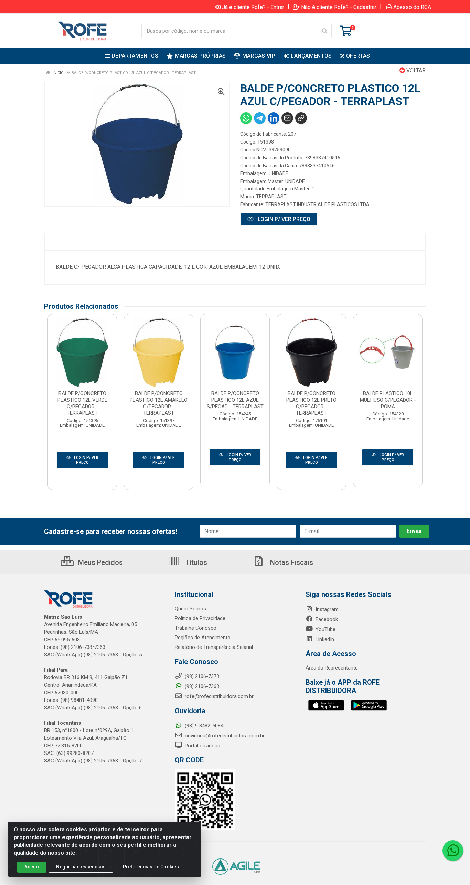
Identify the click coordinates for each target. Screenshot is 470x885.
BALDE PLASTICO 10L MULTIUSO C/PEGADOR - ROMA (388, 400)
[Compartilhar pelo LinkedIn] (273, 118)
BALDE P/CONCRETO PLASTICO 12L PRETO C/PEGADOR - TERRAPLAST (311, 403)
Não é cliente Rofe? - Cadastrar (338, 7)
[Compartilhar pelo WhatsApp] (246, 118)
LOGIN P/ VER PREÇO (283, 219)
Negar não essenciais (81, 867)
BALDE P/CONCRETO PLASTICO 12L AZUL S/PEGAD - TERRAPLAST (235, 400)
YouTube (324, 629)
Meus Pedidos (99, 562)
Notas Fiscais (290, 562)
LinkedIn (324, 639)
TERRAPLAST (271, 196)
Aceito (31, 867)
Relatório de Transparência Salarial (214, 647)
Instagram (326, 609)
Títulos (195, 562)
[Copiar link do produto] (301, 118)
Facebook (326, 619)
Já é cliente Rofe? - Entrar (253, 7)
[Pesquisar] (325, 31)
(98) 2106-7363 (201, 686)
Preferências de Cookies (151, 867)
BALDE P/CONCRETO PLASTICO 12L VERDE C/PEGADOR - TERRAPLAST (82, 403)
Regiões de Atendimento (203, 637)
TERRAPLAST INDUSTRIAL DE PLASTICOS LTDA (317, 204)
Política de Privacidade (200, 618)
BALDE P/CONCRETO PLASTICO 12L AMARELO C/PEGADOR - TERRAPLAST (159, 403)
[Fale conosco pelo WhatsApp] (452, 850)
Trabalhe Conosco (195, 628)
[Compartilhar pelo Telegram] (260, 118)
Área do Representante (332, 668)
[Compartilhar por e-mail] (287, 118)
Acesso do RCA (412, 7)
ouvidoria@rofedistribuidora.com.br (224, 736)
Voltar (415, 70)
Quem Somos (190, 608)
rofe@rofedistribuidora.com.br (218, 696)
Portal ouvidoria (201, 745)
